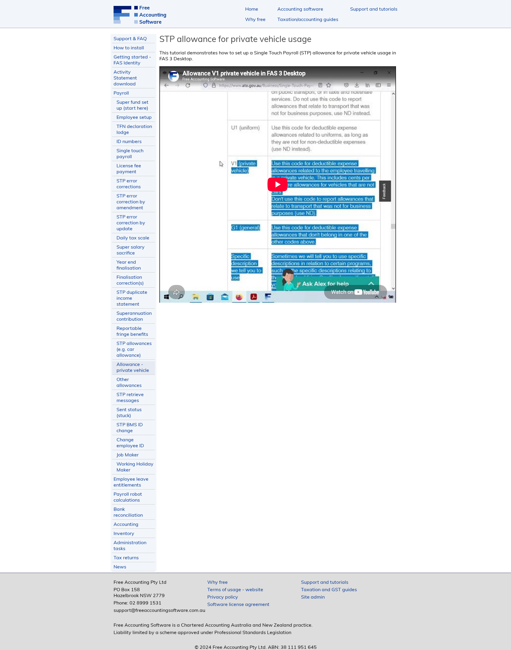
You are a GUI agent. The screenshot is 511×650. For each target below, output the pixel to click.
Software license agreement (238, 604)
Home (251, 9)
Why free (255, 19)
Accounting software (300, 9)
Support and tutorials (373, 9)
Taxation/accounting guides (307, 19)
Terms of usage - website (235, 589)
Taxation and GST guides (329, 589)
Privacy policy (222, 597)
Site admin (313, 597)
